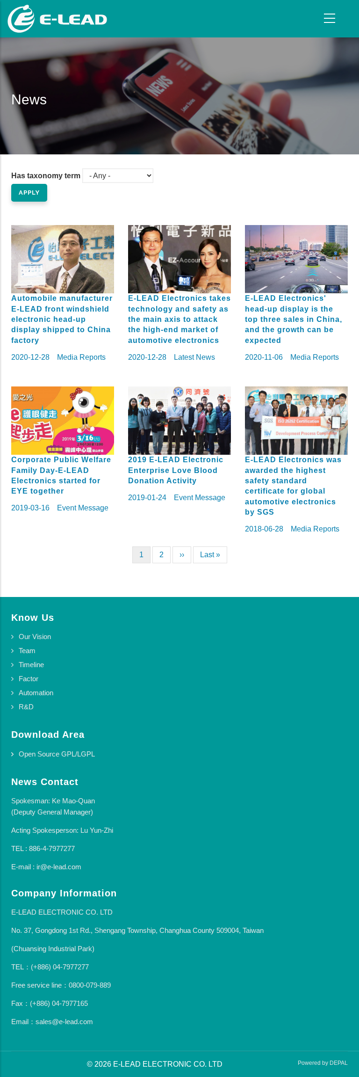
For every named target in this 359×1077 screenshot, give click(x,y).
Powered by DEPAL (323, 1063)
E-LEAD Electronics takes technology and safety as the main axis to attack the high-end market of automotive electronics (179, 319)
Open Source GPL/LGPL (57, 754)
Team (27, 651)
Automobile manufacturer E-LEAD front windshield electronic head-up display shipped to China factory (62, 319)
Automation (36, 693)
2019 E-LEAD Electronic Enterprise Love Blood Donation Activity (175, 470)
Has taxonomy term (45, 176)
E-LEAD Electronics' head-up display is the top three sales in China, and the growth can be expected (293, 319)
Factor (28, 679)
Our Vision (35, 636)
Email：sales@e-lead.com (52, 1022)
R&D (26, 707)
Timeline (31, 665)
